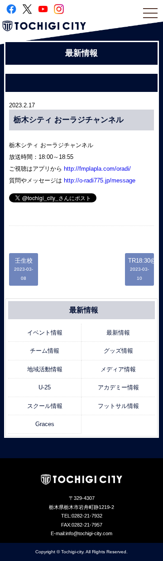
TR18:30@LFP (141, 269)
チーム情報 (44, 350)
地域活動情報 (44, 369)
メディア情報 (118, 369)
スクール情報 (44, 406)
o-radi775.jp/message (99, 180)
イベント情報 (44, 332)
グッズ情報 (118, 350)
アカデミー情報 (118, 387)
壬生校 (23, 269)
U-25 (44, 387)
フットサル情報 (118, 406)
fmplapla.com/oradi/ (97, 168)
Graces (44, 424)
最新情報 (118, 332)
